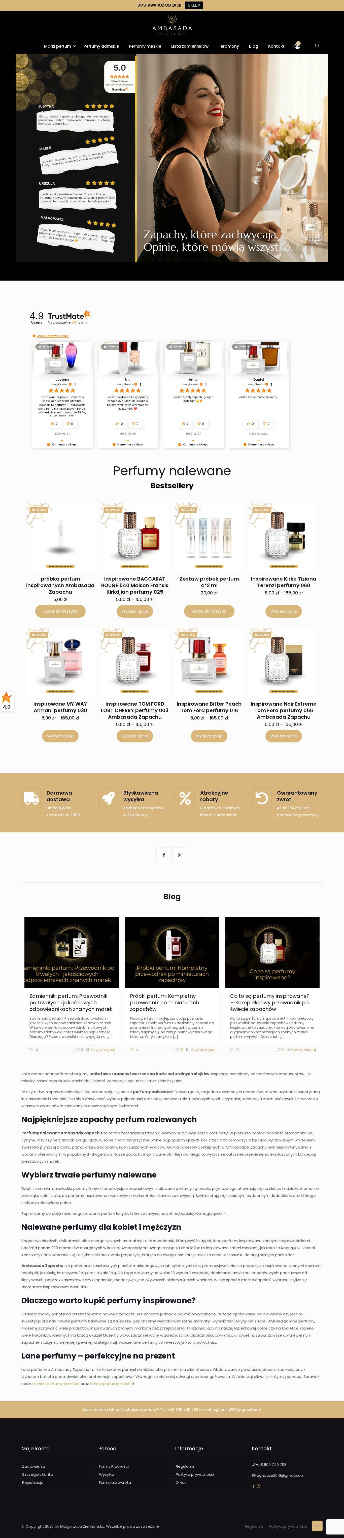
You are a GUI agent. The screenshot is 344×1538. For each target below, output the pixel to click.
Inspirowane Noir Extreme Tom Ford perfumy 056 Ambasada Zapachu (284, 710)
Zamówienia (33, 1466)
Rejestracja (32, 1482)
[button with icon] (163, 855)
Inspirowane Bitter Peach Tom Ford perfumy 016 (209, 707)
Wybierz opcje (135, 611)
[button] (34, 336)
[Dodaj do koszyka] (84, 510)
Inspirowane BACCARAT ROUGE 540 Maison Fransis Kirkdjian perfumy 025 (134, 585)
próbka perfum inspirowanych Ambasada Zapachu (60, 585)
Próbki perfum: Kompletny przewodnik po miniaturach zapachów (164, 1002)
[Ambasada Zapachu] (172, 25)
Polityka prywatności (195, 1474)
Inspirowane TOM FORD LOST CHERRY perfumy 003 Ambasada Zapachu (134, 710)
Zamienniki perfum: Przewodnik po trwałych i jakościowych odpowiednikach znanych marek (71, 1002)
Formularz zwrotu (115, 1482)
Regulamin (185, 1466)
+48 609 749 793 (182, 1409)
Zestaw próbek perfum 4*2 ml (209, 582)
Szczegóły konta (37, 1474)
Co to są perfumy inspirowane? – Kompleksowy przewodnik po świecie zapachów (269, 1002)
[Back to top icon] (317, 1526)
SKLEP (194, 5)
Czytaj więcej (102, 1049)
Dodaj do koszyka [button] (60, 611)
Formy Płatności (114, 1466)
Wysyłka (106, 1474)
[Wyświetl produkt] (80, 521)
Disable (171, 1527)
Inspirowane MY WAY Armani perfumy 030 (60, 707)
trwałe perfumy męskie (111, 1383)
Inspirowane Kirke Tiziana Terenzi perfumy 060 (283, 582)
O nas (181, 1482)
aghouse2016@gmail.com (237, 1409)
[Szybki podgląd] (80, 531)
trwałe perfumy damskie (57, 1383)
